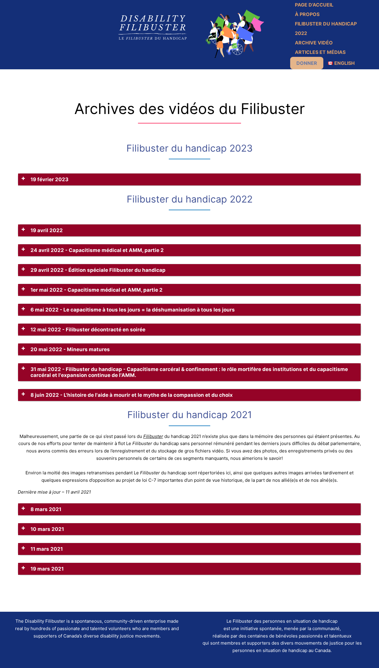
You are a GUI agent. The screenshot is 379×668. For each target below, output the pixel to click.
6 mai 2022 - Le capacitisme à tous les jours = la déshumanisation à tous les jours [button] (132, 310)
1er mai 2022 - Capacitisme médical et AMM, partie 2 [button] (96, 290)
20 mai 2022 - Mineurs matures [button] (70, 349)
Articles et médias (320, 52)
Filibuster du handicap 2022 (326, 28)
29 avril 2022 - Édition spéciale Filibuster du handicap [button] (98, 270)
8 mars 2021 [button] (45, 509)
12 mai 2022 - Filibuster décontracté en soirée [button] (87, 330)
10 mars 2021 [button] (47, 529)
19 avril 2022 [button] (46, 230)
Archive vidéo (314, 43)
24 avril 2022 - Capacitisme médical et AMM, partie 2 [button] (97, 250)
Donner (306, 63)
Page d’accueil (314, 5)
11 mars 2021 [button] (46, 549)
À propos (307, 14)
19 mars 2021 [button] (47, 569)
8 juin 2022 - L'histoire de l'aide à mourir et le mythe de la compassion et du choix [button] (131, 395)
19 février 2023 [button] (49, 179)
